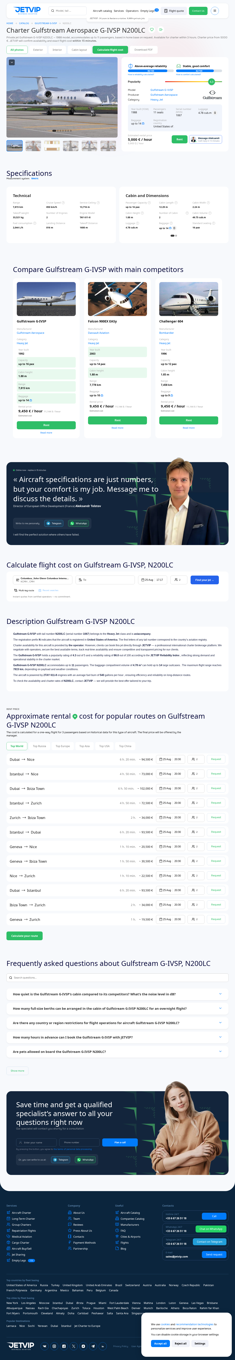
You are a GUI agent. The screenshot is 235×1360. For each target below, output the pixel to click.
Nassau (30, 1308)
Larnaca (11, 1326)
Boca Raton (190, 1308)
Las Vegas (198, 1303)
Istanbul (58, 1303)
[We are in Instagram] (54, 1346)
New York (12, 1303)
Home (9, 23)
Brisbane (212, 1303)
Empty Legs (149, 10)
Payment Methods (84, 1242)
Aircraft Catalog (130, 1212)
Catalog (24, 23)
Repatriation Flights (24, 1230)
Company (74, 1205)
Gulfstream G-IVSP (162, 90)
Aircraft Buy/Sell (21, 1248)
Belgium (101, 1290)
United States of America (21, 1285)
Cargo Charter (20, 1242)
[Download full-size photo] (12, 62)
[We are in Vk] (45, 1346)
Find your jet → (204, 580)
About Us (79, 1212)
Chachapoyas (60, 1308)
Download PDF (144, 49)
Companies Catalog (132, 1218)
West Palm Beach (117, 1308)
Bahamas (78, 1290)
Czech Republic (191, 1285)
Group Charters (21, 1224)
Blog (123, 1248)
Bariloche (162, 1308)
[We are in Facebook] (64, 1346)
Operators (132, 10)
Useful (119, 1205)
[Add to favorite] (151, 29)
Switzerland (132, 1285)
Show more (17, 1070)
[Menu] (215, 11)
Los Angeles (28, 1303)
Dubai (69, 1303)
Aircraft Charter (21, 1212)
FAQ (123, 1230)
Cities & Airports (131, 1236)
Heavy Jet (157, 99)
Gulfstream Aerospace (164, 94)
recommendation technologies (195, 1324)
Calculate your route (24, 936)
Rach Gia (43, 1308)
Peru (90, 1290)
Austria (147, 1285)
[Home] (27, 10)
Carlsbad (83, 1313)
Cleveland (47, 1313)
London (161, 1303)
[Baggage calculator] (215, 113)
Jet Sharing (18, 1254)
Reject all (181, 1343)
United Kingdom (73, 1285)
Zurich (75, 1308)
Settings (200, 1343)
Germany (36, 1290)
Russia (44, 1285)
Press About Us (82, 1230)
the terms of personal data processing (73, 1149)
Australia (160, 1285)
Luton (172, 1303)
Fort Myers (13, 1313)
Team (76, 1218)
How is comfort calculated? (188, 74)
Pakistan (208, 1285)
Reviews (78, 1224)
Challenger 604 (171, 321)
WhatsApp (81, 523)
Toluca (86, 1308)
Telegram (56, 523)
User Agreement (139, 1346)
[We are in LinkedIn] (103, 1346)
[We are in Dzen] (83, 1346)
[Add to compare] (160, 29)
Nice (22, 1326)
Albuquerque (14, 1308)
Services (119, 10)
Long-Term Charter (23, 1218)
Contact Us (198, 10)
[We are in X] (74, 1346)
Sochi (31, 1326)
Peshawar (98, 1313)
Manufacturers (130, 1224)
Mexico (64, 1290)
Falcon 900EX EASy (102, 321)
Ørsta (79, 1303)
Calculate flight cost (110, 50)
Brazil (118, 1285)
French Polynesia (16, 1290)
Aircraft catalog (102, 10)
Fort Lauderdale (119, 1303)
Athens (175, 1308)
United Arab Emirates (99, 1285)
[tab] (172, 236)
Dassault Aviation (98, 333)
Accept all (160, 1343)
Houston (99, 1308)
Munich (148, 1308)
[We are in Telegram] (93, 1346)
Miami (102, 1303)
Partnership (80, 1248)
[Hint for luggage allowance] (143, 123)
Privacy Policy (120, 1346)
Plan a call (120, 1142)
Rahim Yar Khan (209, 1308)
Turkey (55, 1285)
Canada (113, 1290)
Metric (34, 178)
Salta (110, 1313)
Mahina (148, 1303)
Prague (91, 1303)
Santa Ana (122, 1313)
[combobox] (67, 10)
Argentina (51, 1290)
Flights (125, 1242)
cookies (165, 1324)
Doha (71, 1313)
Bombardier (166, 333)
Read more (46, 432)
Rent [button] (46, 425)
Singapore (138, 1313)
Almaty (60, 1313)
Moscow (44, 1303)
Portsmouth (30, 1313)
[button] (152, 580)
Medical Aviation (22, 1236)
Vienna (136, 1303)
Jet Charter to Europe (87, 1326)
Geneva (183, 1303)
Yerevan (42, 1326)
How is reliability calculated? (141, 74)
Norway (173, 1285)
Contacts (78, 1236)
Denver (136, 1308)
